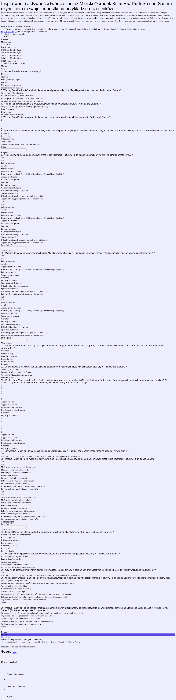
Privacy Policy (73, 642)
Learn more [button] (42, 31)
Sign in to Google (8, 31)
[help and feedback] (2, 657)
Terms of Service (58, 642)
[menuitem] (91, 671)
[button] (88, 522)
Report (32, 647)
